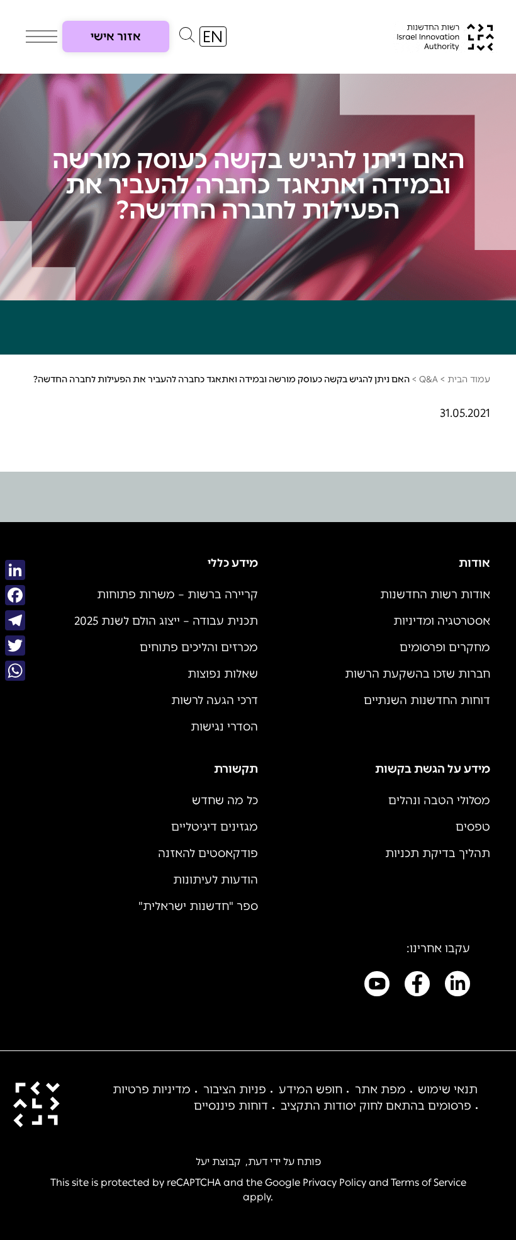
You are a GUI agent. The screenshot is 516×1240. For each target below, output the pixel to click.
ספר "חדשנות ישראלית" (198, 906)
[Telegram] (15, 620)
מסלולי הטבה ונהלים (439, 800)
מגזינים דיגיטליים (214, 827)
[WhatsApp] (15, 670)
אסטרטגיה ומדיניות (441, 621)
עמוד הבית (468, 379)
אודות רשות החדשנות (435, 594)
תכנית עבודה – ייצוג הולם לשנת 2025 (166, 621)
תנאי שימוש (448, 1089)
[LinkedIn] (15, 570)
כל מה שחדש (225, 800)
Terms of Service (428, 1182)
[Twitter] (15, 645)
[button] (186, 38)
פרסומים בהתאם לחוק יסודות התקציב (376, 1106)
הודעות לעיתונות (215, 880)
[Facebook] (15, 595)
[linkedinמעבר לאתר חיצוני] (457, 986)
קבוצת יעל (218, 1162)
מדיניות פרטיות (152, 1089)
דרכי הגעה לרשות (214, 700)
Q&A (428, 379)
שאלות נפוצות (223, 674)
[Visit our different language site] (213, 36)
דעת (257, 1162)
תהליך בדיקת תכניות (437, 853)
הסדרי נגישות (224, 727)
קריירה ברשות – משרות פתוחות (177, 594)
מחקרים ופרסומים (445, 647)
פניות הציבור (234, 1089)
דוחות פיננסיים (231, 1106)
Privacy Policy (334, 1182)
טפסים (473, 827)
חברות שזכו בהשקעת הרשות (417, 674)
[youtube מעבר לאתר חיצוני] (377, 986)
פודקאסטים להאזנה (208, 853)
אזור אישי (116, 36)
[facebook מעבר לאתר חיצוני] (417, 986)
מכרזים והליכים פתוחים (199, 647)
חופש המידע (310, 1089)
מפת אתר (380, 1089)
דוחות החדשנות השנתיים (427, 700)
